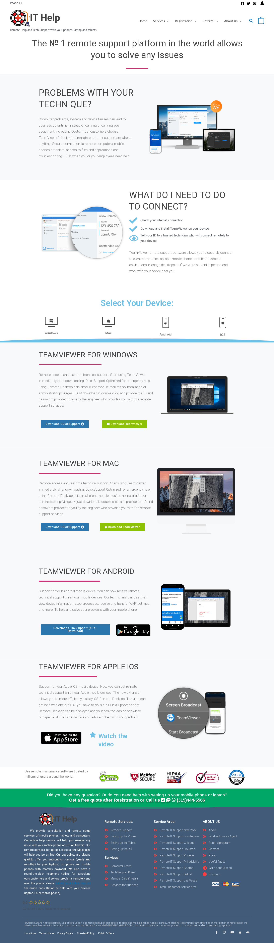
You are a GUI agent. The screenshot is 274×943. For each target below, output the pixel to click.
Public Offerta (106, 933)
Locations (30, 933)
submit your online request (73, 883)
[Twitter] (248, 3)
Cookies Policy (85, 933)
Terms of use (46, 933)
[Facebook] (242, 3)
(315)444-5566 (191, 800)
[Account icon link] (262, 3)
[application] (167, 21)
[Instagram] (254, 3)
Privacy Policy (65, 933)
